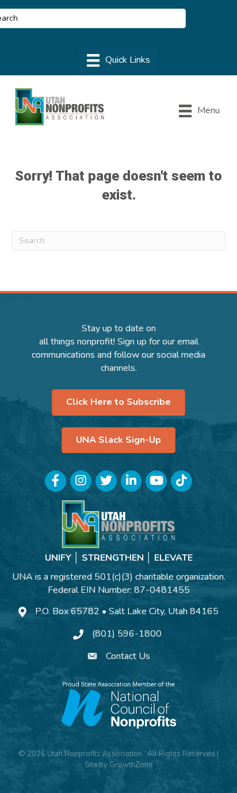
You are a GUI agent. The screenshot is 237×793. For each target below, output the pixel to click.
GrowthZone (130, 765)
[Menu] (118, 60)
